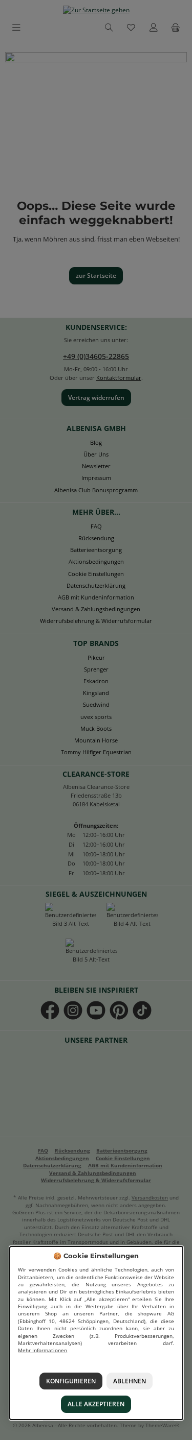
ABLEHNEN (129, 1381)
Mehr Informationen (42, 1351)
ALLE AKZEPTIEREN (96, 1404)
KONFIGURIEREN (71, 1381)
